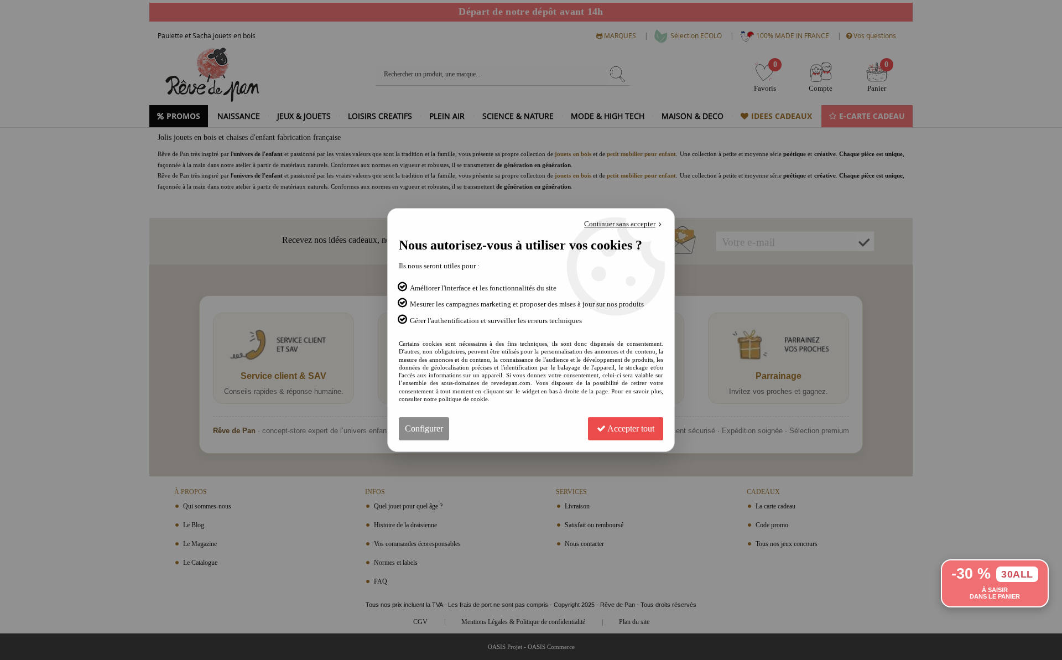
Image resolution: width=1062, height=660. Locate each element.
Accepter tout (630, 428)
